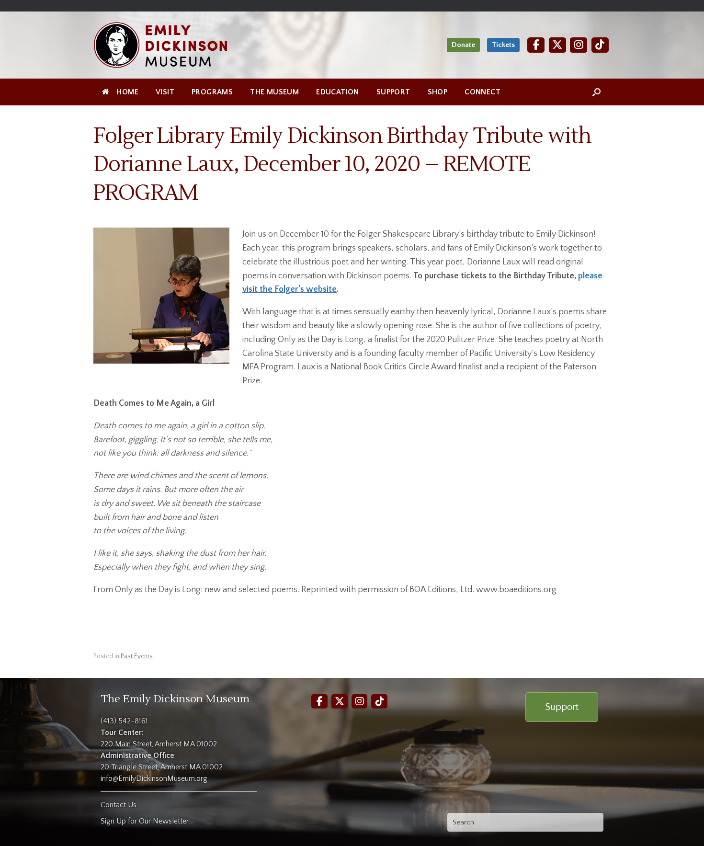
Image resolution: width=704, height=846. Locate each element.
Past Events (137, 656)
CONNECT (482, 92)
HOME (127, 92)
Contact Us (118, 804)
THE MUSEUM (274, 92)
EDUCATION (337, 92)
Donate (463, 45)
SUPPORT (393, 92)
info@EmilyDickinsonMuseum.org (154, 778)
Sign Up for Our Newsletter (145, 821)
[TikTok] (600, 44)
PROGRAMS (212, 92)
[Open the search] (596, 92)
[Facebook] (536, 44)
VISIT (165, 92)
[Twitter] (557, 44)
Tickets (503, 45)
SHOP (438, 92)
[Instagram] (578, 44)
